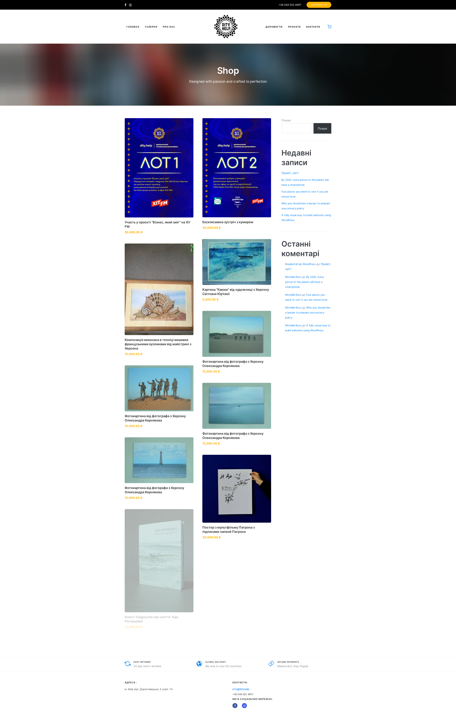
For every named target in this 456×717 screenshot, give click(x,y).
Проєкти (294, 27)
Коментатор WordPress (300, 264)
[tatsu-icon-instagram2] (130, 4)
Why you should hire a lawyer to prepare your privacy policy (307, 313)
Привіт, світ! (290, 173)
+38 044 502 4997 (290, 4)
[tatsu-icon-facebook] (125, 4)
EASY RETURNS (142, 662)
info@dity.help (240, 689)
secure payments (288, 662)
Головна (133, 27)
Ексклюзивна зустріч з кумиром (227, 222)
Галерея (151, 27)
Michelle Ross (293, 277)
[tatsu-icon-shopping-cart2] (329, 27)
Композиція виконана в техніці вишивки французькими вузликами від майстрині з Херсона (158, 344)
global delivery (215, 662)
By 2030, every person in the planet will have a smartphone (304, 282)
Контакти (313, 27)
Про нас (169, 27)
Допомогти (319, 4)
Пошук (286, 120)
